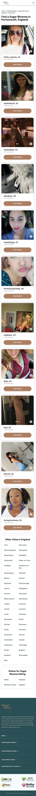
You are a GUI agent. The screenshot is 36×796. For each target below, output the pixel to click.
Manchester (23, 599)
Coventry (22, 629)
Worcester (23, 545)
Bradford (7, 655)
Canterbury (8, 645)
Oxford (6, 588)
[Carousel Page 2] (18, 51)
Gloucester (8, 619)
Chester (22, 635)
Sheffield (22, 573)
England (4, 13)
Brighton (22, 650)
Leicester (22, 609)
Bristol (6, 650)
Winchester (23, 550)
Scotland (22, 680)
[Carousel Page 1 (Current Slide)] (16, 51)
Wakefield (22, 555)
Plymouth (7, 583)
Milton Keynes (9, 599)
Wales (6, 680)
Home (3, 11)
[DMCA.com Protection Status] (6, 779)
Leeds (6, 614)
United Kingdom (12, 11)
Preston (22, 578)
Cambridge (23, 645)
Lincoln (6, 609)
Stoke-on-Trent (24, 560)
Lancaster (22, 614)
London (7, 604)
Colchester (8, 635)
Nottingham (23, 588)
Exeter (21, 619)
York (5, 545)
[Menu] (33, 3)
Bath (5, 660)
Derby (6, 629)
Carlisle (21, 640)
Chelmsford (8, 640)
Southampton (9, 573)
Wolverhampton (10, 550)
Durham (7, 624)
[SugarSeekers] (6, 3)
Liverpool (22, 604)
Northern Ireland (10, 685)
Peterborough (24, 583)
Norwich (7, 594)
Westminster (9, 555)
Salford (6, 578)
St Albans (7, 565)
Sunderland (8, 560)
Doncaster (22, 624)
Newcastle (23, 594)
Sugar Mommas (23, 11)
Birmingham (23, 655)
